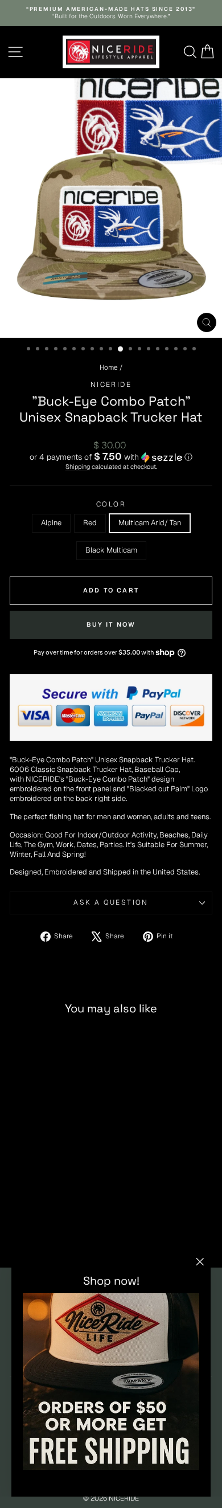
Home (109, 367)
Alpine (51, 523)
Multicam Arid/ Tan (149, 523)
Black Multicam (111, 550)
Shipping (77, 467)
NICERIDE (111, 384)
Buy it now (111, 624)
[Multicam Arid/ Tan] (55, 1229)
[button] (111, 457)
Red (90, 523)
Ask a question (111, 902)
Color (111, 504)
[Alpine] (28, 1229)
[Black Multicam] (68, 1229)
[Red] (42, 1229)
